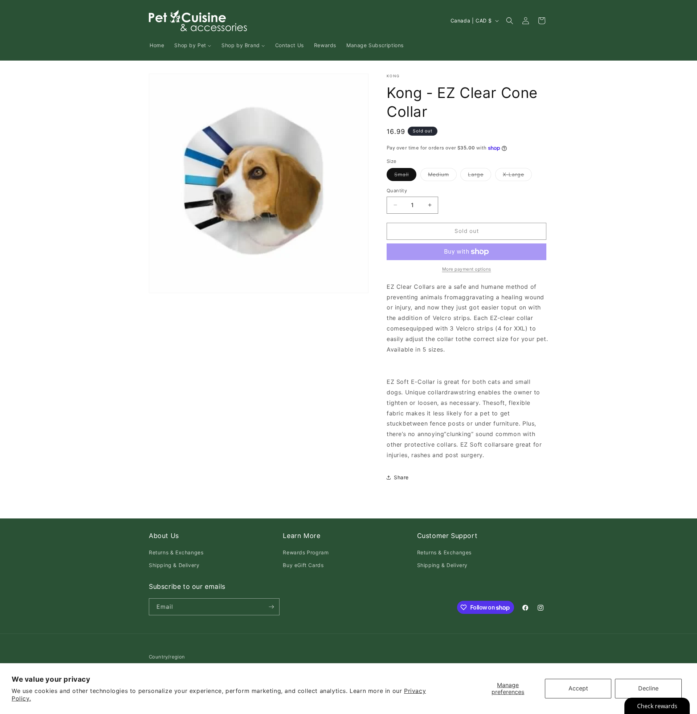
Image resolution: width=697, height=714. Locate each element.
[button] (510, 21)
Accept (578, 688)
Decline (648, 688)
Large (479, 176)
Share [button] (401, 477)
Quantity (397, 190)
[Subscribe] (271, 606)
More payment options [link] (466, 269)
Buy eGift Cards (303, 565)
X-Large (517, 176)
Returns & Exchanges (176, 552)
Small (405, 176)
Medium (442, 176)
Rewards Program (306, 552)
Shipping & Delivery (174, 565)
